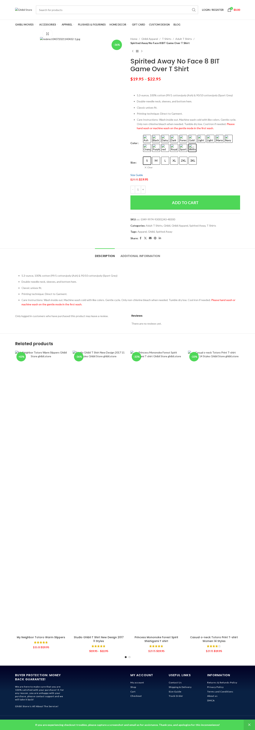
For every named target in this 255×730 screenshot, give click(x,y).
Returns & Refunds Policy (222, 682)
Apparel (142, 231)
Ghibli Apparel (149, 38)
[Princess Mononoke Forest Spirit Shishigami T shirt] (156, 492)
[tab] (105, 254)
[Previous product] (132, 51)
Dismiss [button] (249, 725)
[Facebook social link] (140, 238)
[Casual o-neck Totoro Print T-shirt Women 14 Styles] (214, 492)
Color (134, 143)
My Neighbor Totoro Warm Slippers (41, 637)
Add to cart (185, 202)
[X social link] (145, 238)
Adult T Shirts (183, 38)
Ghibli (167, 225)
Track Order (176, 696)
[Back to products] (137, 51)
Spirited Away (197, 225)
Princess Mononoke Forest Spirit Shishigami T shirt (156, 639)
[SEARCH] (194, 9)
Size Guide (136, 175)
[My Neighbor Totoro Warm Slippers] (41, 492)
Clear (150, 167)
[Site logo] (23, 9)
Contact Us (175, 682)
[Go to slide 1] (126, 657)
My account (137, 682)
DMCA (211, 700)
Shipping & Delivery (180, 687)
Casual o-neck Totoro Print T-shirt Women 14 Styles (214, 639)
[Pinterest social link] (155, 238)
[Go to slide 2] (129, 657)
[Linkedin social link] (160, 238)
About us (212, 696)
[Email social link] (150, 238)
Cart (133, 691)
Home (133, 38)
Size (133, 162)
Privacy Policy (215, 687)
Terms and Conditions (220, 691)
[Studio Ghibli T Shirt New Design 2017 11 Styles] (99, 492)
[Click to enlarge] (47, 34)
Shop (133, 687)
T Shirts (166, 38)
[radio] (147, 139)
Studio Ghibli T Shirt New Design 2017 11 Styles (99, 639)
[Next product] (141, 51)
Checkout (136, 696)
